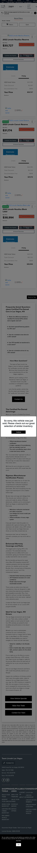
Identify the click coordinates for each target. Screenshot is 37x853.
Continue (18, 432)
